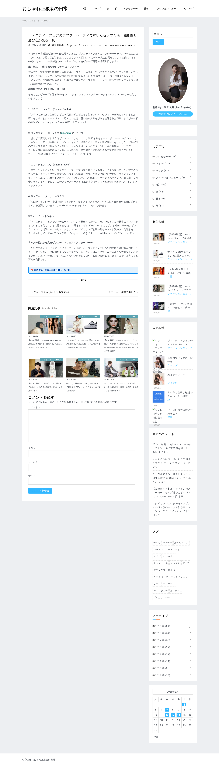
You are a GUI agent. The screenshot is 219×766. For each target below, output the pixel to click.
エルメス (175, 563)
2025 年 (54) (162, 633)
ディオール (169, 583)
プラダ (157, 583)
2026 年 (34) (162, 626)
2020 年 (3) (162, 668)
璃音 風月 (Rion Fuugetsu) (64, 45)
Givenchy (66, 133)
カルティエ (176, 590)
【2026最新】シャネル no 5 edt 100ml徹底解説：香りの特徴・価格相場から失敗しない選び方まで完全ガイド (45, 344)
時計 (85, 8)
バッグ (97, 8)
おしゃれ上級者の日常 (45, 8)
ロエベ (171, 570)
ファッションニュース (166, 8)
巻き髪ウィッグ (176, 375)
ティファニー (160, 590)
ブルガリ (158, 597)
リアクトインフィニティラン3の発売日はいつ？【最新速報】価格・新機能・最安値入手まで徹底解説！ (121, 387)
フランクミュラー (180, 577)
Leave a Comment (117, 45)
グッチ (186, 563)
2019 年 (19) (162, 675)
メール (32, 462)
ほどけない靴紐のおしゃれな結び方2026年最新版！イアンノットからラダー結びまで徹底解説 (83, 387)
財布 (146, 8)
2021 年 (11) (162, 661)
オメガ (157, 556)
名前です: (158, 107)
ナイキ (157, 542)
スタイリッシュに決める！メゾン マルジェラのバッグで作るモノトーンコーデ (172, 507)
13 (172, 714)
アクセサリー (130, 8)
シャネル (158, 549)
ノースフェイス (174, 549)
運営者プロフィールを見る (173, 113)
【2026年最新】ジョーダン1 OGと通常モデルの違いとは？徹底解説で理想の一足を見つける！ (45, 387)
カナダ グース (160, 577)
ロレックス (169, 556)
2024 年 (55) (162, 640)
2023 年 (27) (162, 647)
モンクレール (160, 563)
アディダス (159, 570)
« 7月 (155, 737)
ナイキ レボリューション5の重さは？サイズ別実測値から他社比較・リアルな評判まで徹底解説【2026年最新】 (83, 344)
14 (178, 714)
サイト (31, 475)
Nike (168, 597)
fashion (167, 542)
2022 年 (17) (162, 654)
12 (167, 714)
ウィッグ (189, 8)
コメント (34, 407)
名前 (31, 448)
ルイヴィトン (181, 542)
